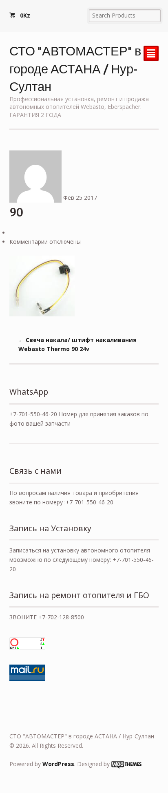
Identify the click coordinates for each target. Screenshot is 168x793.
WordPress (58, 764)
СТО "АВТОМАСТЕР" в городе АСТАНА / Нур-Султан (75, 68)
